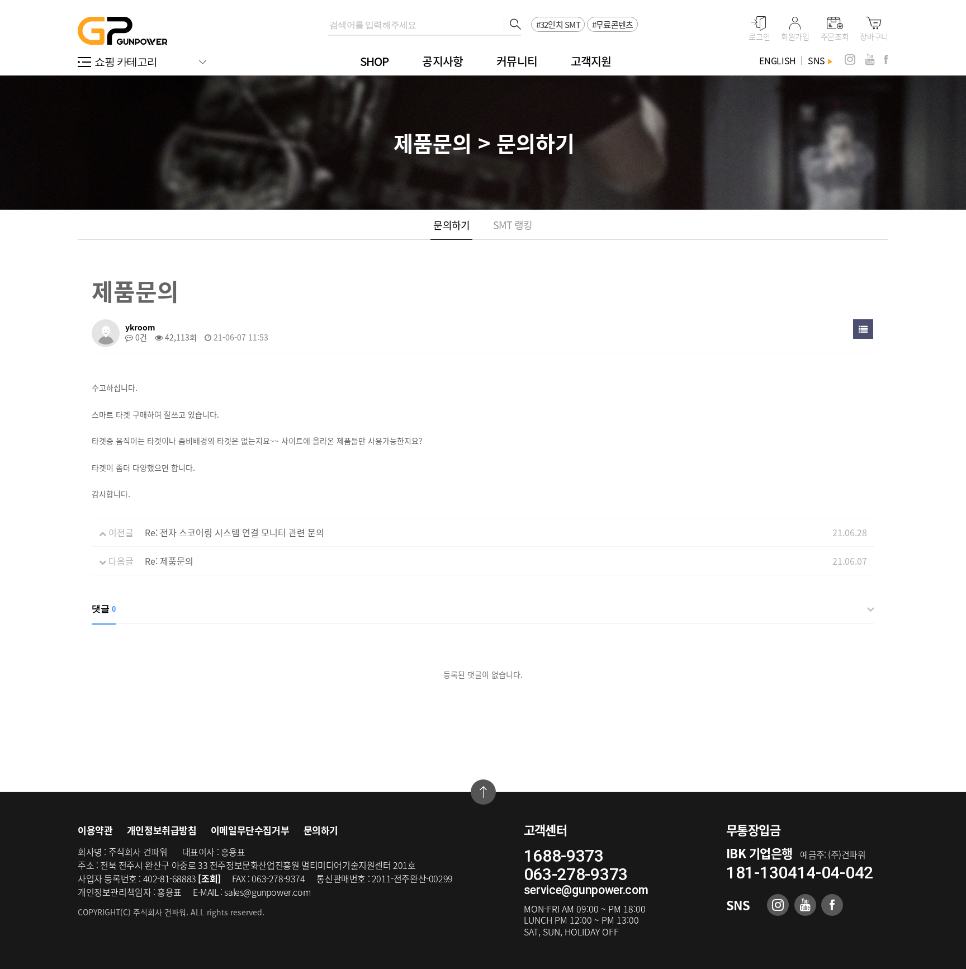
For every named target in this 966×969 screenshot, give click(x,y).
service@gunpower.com (586, 889)
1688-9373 (564, 856)
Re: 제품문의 (169, 561)
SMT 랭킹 (513, 225)
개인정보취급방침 (162, 830)
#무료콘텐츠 (612, 24)
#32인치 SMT (558, 24)
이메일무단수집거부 (250, 830)
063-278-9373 (576, 874)
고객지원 (591, 61)
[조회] (209, 878)
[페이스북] (886, 59)
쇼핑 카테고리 (126, 62)
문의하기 (451, 225)
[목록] (863, 329)
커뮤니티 (516, 61)
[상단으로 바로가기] (483, 792)
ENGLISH (777, 60)
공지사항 (442, 61)
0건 (140, 337)
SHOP (374, 61)
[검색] (512, 25)
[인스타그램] (850, 59)
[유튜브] (869, 59)
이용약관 (95, 830)
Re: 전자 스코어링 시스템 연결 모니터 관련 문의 (234, 532)
